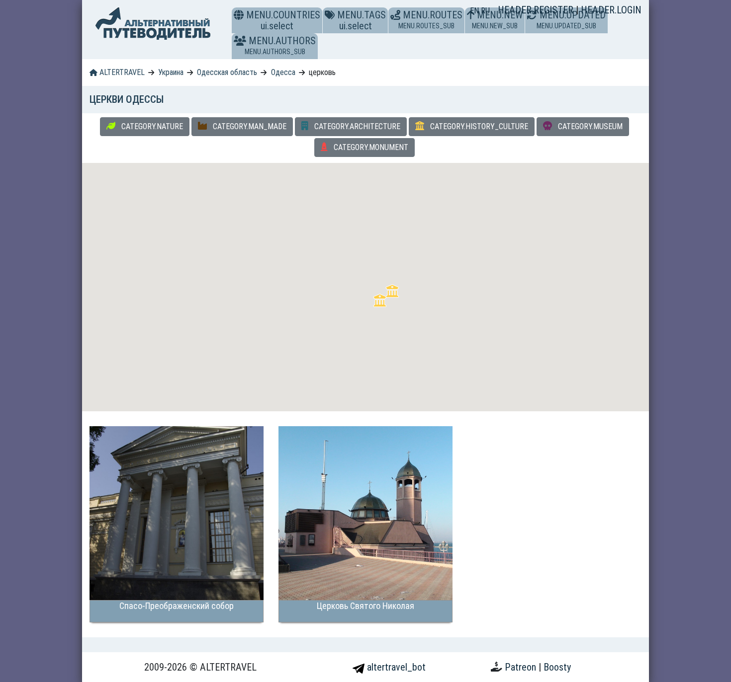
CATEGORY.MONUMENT (370, 147)
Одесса (283, 72)
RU (485, 10)
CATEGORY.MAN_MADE (248, 126)
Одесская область (227, 72)
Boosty (557, 667)
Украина (170, 72)
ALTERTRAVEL (121, 72)
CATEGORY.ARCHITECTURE (356, 126)
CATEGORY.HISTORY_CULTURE (478, 126)
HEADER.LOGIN (611, 10)
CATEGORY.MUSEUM (589, 126)
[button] (240, 41)
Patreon (522, 667)
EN (475, 10)
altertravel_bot (395, 667)
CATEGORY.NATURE (151, 126)
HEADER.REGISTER (537, 10)
